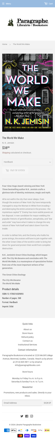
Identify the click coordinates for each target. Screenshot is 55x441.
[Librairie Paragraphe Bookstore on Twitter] (21, 416)
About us (27, 329)
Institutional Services (27, 344)
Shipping (6, 152)
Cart (50, 3)
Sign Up (47, 403)
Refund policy (27, 337)
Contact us (28, 341)
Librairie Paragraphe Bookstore (28, 425)
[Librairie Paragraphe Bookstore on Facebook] (26, 416)
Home (4, 44)
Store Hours (27, 333)
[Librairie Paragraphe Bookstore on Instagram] (31, 416)
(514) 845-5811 (22, 362)
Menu (8, 3)
